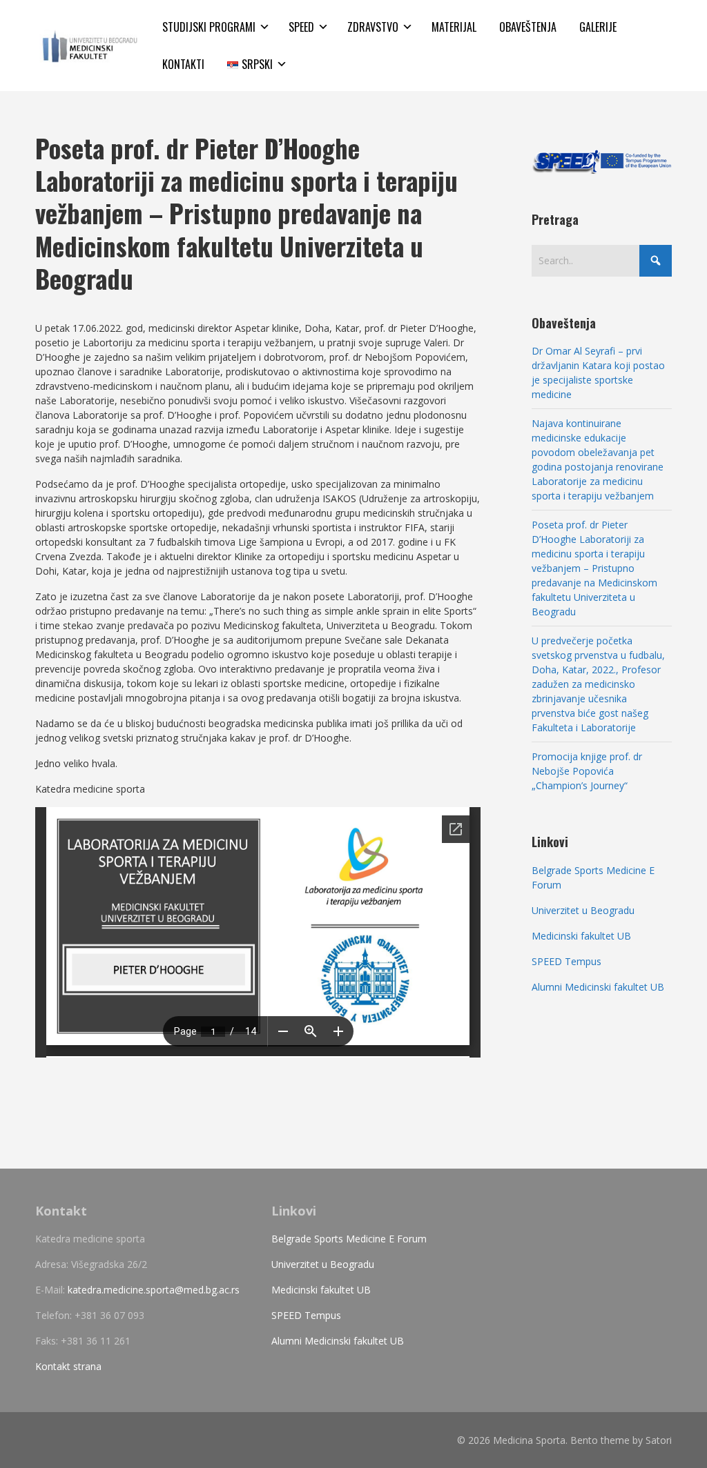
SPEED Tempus (566, 961)
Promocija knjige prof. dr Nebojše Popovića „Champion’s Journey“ (587, 771)
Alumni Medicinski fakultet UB (598, 986)
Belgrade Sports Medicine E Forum (349, 1238)
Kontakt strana (68, 1366)
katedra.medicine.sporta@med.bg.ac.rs (154, 1289)
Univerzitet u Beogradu (583, 910)
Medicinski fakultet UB (581, 935)
